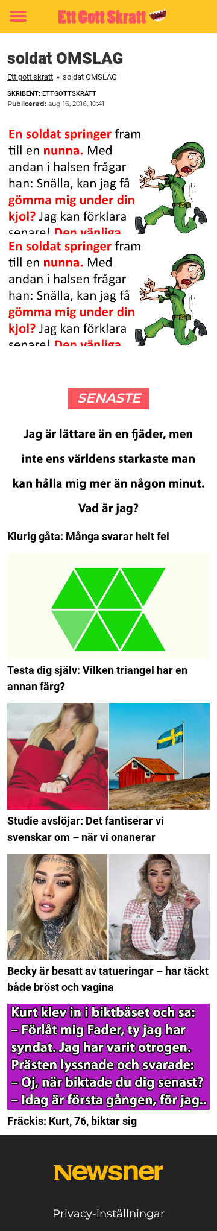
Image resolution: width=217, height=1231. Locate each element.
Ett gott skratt (30, 76)
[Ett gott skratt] (108, 16)
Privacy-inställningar (108, 1213)
